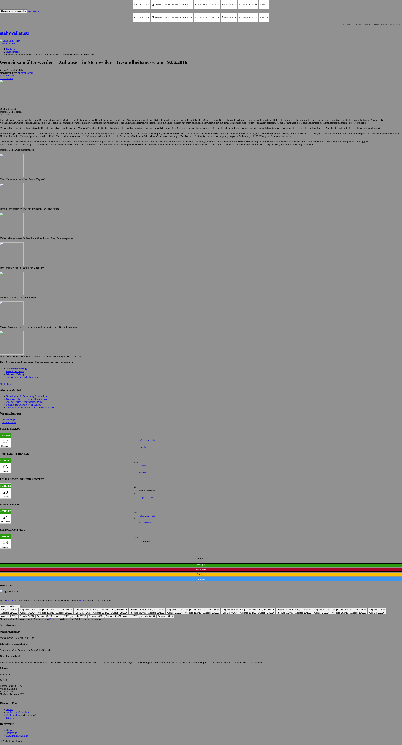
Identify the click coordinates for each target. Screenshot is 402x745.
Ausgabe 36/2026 (303, 609)
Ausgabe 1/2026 (165, 616)
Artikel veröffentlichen (17, 712)
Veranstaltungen (207, 5)
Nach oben (5, 384)
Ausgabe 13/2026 (340, 613)
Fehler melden (13, 715)
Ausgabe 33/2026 (358, 609)
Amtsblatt (9, 600)
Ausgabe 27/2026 (83, 613)
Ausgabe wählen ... (10, 606)
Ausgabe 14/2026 (321, 613)
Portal (52, 619)
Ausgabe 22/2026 (174, 613)
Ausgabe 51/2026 (27, 609)
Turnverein (143, 465)
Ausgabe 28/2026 (64, 613)
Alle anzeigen (9, 419)
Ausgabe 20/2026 (211, 613)
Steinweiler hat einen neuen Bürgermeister (27, 399)
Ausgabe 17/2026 (266, 613)
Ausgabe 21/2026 (193, 613)
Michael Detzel (25, 72)
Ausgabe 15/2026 (303, 613)
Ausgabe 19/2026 (230, 613)
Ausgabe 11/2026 (376, 613)
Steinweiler (161, 5)
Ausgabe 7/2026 (61, 616)
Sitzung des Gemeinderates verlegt (23, 404)
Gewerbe (228, 5)
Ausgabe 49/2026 (64, 609)
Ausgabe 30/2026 (27, 613)
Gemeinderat (6, 78)
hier (82, 600)
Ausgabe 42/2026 (193, 609)
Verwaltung (247, 5)
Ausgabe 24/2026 (138, 613)
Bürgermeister (7, 75)
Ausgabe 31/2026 (9, 613)
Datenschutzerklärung (356, 24)
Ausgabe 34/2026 (340, 609)
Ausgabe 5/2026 (96, 616)
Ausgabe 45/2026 (138, 609)
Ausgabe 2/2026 (148, 616)
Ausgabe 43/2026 (174, 609)
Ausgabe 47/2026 (101, 609)
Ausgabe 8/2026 (44, 616)
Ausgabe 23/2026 (156, 613)
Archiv (9, 709)
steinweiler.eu (34, 11)
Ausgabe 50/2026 (46, 609)
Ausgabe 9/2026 (27, 616)
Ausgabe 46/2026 (119, 609)
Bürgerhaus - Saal (146, 497)
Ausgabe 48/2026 (83, 609)
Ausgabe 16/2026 (285, 613)
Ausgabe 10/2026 (9, 616)
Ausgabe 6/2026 (78, 616)
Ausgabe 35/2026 (321, 609)
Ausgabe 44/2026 (156, 609)
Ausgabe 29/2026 (46, 613)
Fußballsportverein (147, 440)
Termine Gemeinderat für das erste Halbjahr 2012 (30, 407)
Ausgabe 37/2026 (285, 609)
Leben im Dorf (182, 5)
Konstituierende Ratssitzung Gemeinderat (26, 396)
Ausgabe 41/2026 (211, 609)
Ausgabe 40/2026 (230, 609)
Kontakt (395, 24)
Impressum (380, 24)
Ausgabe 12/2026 (358, 613)
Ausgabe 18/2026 (248, 613)
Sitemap (10, 718)
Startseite (141, 5)
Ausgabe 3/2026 (130, 616)
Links (265, 5)
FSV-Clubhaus (145, 447)
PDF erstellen (9, 422)
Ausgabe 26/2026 (101, 613)
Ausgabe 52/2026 (9, 609)
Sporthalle (143, 472)
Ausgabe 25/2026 (119, 613)
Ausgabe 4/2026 (113, 616)
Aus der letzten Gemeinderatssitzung (24, 402)
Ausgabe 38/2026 (266, 609)
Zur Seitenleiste (7, 43)
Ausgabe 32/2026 (377, 609)
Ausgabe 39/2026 (248, 609)
